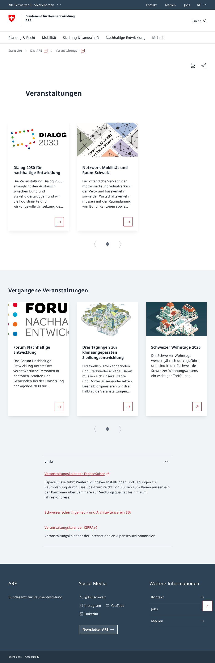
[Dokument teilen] (203, 66)
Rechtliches (15, 657)
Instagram (92, 605)
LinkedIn (91, 614)
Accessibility (32, 657)
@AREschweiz (95, 597)
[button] (22, 37)
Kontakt (157, 597)
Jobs (154, 609)
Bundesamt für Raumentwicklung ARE (50, 18)
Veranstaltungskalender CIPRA (69, 527)
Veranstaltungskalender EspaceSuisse (75, 473)
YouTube (117, 605)
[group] (38, 177)
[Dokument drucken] (192, 65)
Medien (157, 621)
